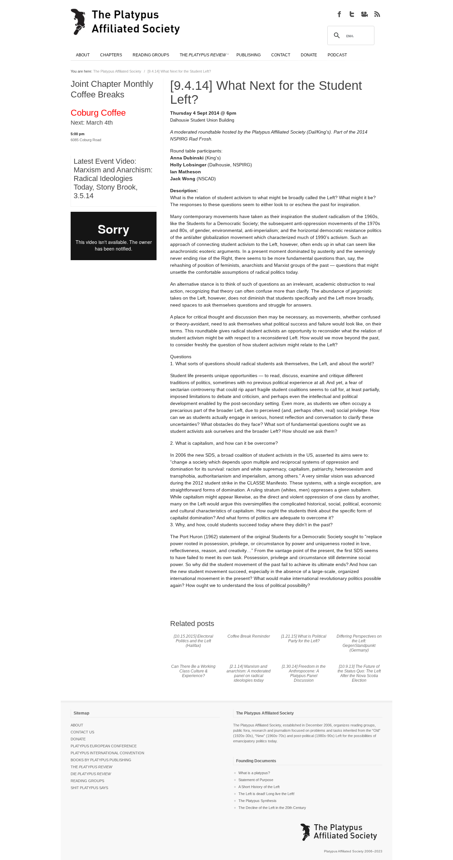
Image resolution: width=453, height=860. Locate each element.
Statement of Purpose (255, 780)
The (91, 767)
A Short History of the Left (259, 787)
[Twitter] (352, 14)
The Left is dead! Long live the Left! (266, 794)
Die (91, 774)
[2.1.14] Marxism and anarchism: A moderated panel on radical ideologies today (249, 673)
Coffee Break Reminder (248, 636)
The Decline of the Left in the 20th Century (272, 808)
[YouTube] (364, 14)
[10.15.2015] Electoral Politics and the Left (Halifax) (193, 641)
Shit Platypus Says (89, 788)
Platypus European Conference (104, 746)
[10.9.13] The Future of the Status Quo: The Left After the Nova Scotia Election (359, 673)
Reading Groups (87, 781)
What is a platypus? (254, 773)
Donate (78, 739)
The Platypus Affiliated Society (117, 71)
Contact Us (82, 732)
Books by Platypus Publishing (101, 760)
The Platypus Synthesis (257, 801)
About (77, 725)
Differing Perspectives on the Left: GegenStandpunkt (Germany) (359, 643)
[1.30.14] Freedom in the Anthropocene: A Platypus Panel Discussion (304, 673)
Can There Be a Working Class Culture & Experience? (193, 671)
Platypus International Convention (107, 753)
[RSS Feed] (377, 14)
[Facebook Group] (339, 14)
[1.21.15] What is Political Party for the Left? (303, 638)
